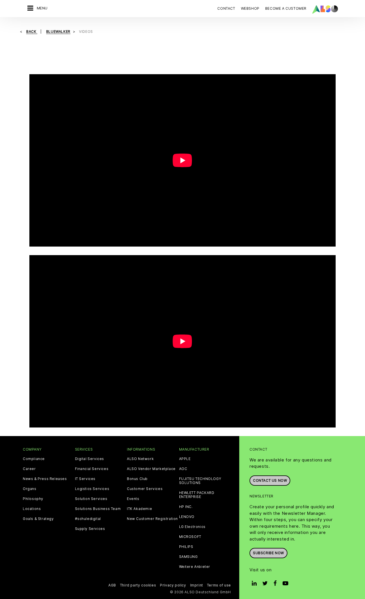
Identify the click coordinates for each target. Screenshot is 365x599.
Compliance (34, 459)
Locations (32, 509)
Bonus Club (137, 479)
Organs (29, 489)
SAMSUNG (188, 557)
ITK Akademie (139, 509)
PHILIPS (186, 547)
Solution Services (91, 499)
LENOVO (187, 517)
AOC (183, 469)
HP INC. (186, 507)
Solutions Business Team (98, 509)
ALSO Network (140, 459)
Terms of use (219, 585)
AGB (112, 585)
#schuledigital (88, 519)
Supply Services (90, 529)
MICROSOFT (190, 537)
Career (29, 469)
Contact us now (270, 480)
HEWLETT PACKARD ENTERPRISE (196, 495)
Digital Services (89, 459)
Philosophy (33, 499)
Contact (226, 8)
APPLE (185, 459)
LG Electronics (192, 527)
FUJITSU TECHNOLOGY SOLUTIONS (200, 481)
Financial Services (92, 469)
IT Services (85, 479)
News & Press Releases (45, 479)
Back (31, 31)
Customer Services (145, 489)
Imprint (196, 585)
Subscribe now (268, 553)
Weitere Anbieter (194, 567)
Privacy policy (173, 585)
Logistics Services (92, 489)
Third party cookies (138, 585)
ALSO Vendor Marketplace (151, 469)
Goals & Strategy (38, 519)
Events (133, 499)
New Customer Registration (152, 519)
